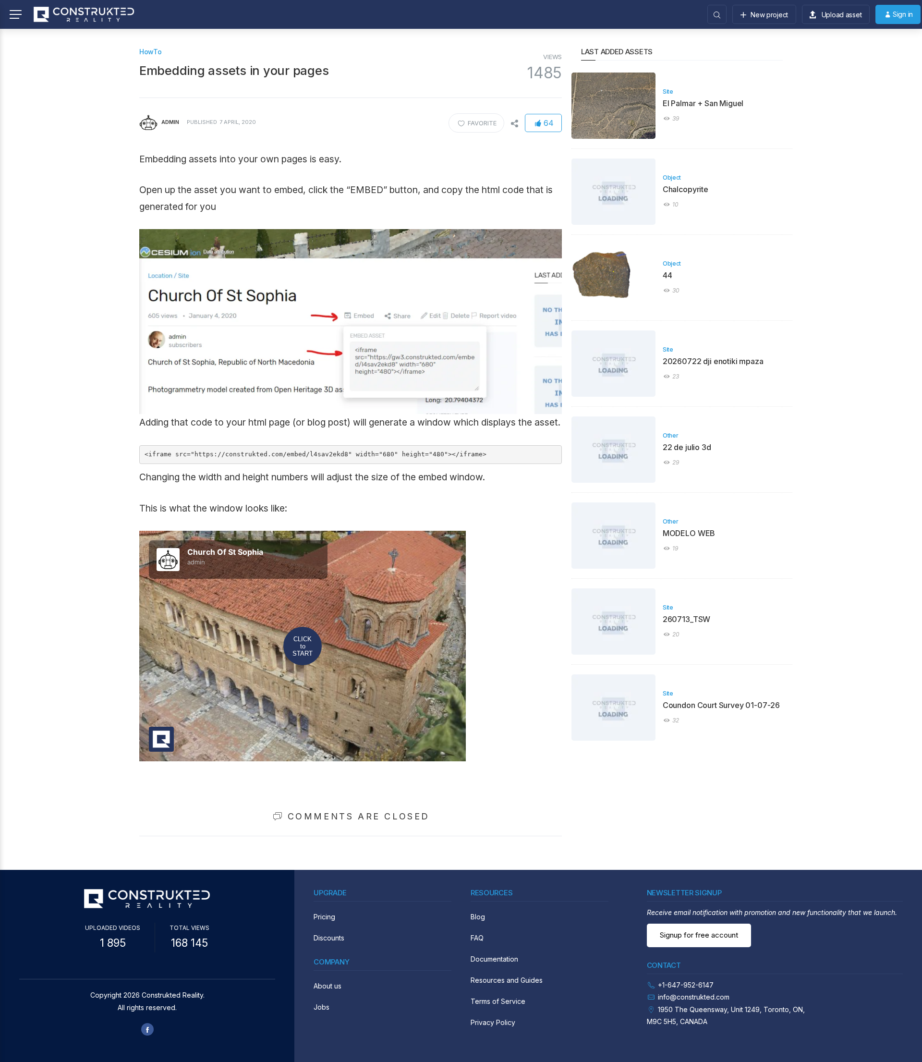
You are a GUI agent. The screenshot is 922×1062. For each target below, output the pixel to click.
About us (327, 986)
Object (672, 177)
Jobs (321, 1007)
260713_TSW (686, 619)
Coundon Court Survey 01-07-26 (721, 705)
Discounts (329, 938)
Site (668, 91)
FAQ (477, 938)
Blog (478, 917)
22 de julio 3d (687, 447)
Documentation (494, 959)
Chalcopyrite (685, 189)
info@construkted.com (693, 997)
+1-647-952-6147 (686, 985)
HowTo (150, 52)
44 (667, 275)
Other (671, 435)
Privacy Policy (493, 1022)
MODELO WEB (689, 533)
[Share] (514, 123)
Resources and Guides (507, 980)
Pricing (324, 917)
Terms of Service (498, 1001)
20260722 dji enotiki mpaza (713, 361)
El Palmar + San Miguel (703, 103)
